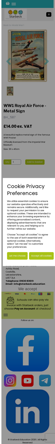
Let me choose (17, 255)
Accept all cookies (41, 255)
